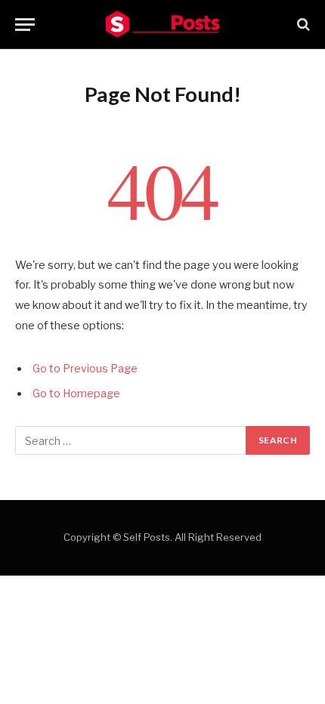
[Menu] (25, 25)
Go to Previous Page (85, 368)
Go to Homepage (76, 393)
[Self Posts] (162, 24)
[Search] (302, 25)
